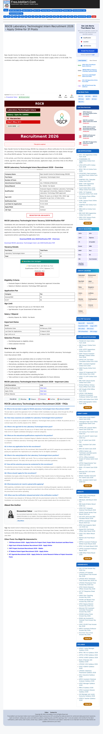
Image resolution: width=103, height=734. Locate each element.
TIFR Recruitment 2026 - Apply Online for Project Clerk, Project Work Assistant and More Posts (41, 542)
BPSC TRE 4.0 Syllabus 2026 (88, 652)
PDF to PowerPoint (83, 331)
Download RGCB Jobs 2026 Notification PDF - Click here (40, 239)
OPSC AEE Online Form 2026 (88, 399)
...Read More (20, 521)
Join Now (39, 274)
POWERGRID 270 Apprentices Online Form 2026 (87, 160)
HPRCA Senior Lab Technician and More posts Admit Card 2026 (88, 453)
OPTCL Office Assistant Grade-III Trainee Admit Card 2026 (88, 458)
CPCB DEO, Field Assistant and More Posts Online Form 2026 (88, 175)
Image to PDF (93, 326)
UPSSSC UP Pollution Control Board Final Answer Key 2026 (88, 574)
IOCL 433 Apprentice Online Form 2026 (90, 80)
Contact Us (53, 712)
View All (88, 223)
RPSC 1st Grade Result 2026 (88, 546)
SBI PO (87, 99)
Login (93, 54)
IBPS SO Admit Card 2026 (87, 449)
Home (6, 10)
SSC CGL (80, 96)
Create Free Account (87, 51)
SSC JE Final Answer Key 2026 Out (89, 86)
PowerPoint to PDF (83, 326)
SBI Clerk (94, 99)
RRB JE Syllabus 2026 (86, 687)
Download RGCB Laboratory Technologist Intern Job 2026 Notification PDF (29, 243)
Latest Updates (82, 60)
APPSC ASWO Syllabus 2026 (88, 657)
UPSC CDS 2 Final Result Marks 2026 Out (88, 65)
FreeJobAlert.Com (23, 2)
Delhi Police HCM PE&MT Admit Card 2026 (89, 75)
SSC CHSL (88, 96)
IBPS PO (95, 96)
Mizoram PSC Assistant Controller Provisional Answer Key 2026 (86, 610)
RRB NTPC (81, 101)
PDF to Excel (90, 328)
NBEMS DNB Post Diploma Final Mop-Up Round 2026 (89, 70)
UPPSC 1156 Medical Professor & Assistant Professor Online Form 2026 (88, 395)
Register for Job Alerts (39, 215)
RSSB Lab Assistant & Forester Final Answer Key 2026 (87, 620)
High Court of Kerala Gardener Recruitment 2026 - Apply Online (30, 545)
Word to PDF (81, 323)
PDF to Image (93, 331)
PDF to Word (81, 328)
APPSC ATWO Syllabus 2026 (88, 655)
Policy (46, 712)
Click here (43, 388)
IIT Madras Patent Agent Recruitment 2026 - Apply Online (28, 551)
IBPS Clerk (81, 99)
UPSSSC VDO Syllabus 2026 (88, 664)
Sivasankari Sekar (11, 97)
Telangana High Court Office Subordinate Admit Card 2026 (88, 423)
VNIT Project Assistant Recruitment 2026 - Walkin (26, 548)
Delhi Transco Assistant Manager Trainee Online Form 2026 (87, 355)
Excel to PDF (90, 323)
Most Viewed (93, 60)
